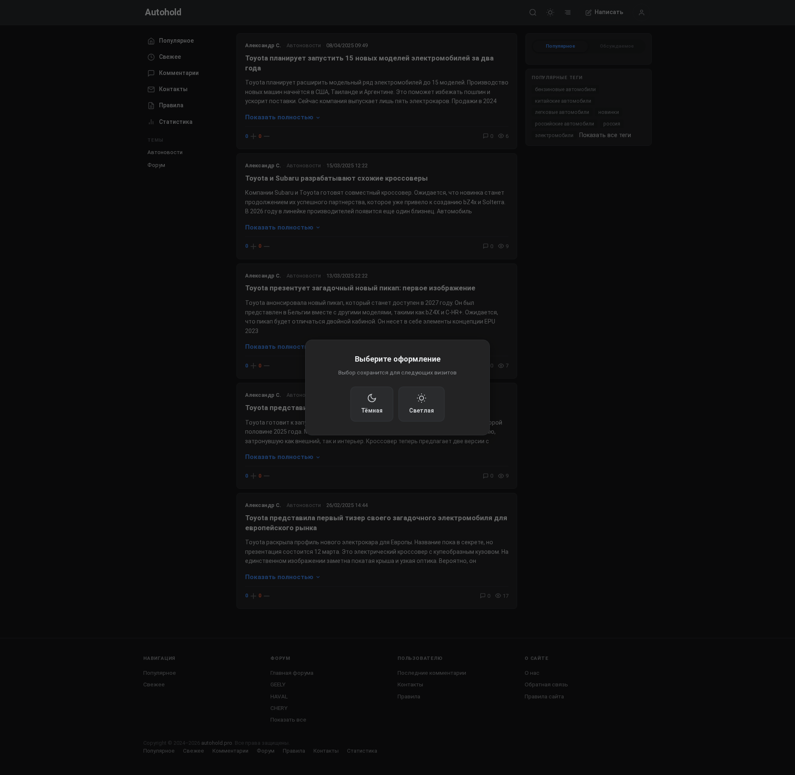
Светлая (421, 410)
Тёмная (372, 410)
